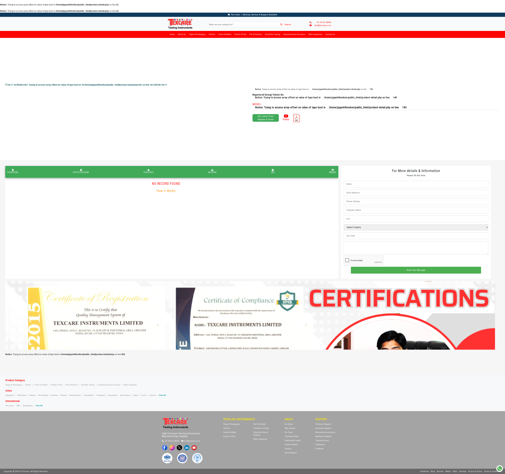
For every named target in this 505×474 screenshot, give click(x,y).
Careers (288, 449)
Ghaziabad (112, 395)
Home (172, 34)
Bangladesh (28, 406)
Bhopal (64, 395)
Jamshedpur (125, 395)
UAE (18, 406)
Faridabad (100, 395)
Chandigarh (89, 395)
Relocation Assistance (325, 432)
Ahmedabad (43, 395)
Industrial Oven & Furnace (294, 34)
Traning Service (322, 440)
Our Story (289, 424)
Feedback (319, 449)
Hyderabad (21, 395)
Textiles (212, 34)
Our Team (289, 432)
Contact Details (291, 444)
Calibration (320, 444)
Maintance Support (323, 436)
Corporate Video (292, 436)
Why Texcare (290, 428)
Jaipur (135, 395)
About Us (182, 34)
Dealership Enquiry (293, 440)
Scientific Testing (272, 34)
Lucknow (152, 395)
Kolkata (32, 395)
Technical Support (323, 424)
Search (287, 24)
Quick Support (291, 453)
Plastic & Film (240, 34)
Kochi (143, 395)
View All (162, 395)
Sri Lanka (9, 406)
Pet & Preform (256, 34)
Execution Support (323, 428)
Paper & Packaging (197, 34)
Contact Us (330, 34)
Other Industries (315, 34)
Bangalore (10, 395)
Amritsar (54, 395)
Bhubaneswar (75, 395)
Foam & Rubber (224, 34)
